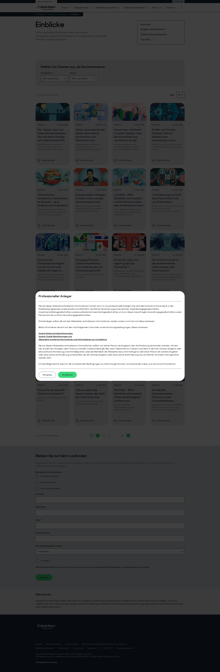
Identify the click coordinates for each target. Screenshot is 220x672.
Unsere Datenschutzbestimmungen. (56, 333)
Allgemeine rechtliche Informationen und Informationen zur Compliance (73, 339)
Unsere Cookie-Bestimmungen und (55, 336)
